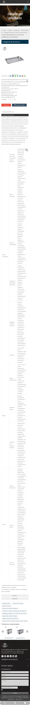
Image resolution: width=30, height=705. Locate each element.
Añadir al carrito (20, 105)
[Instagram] (13, 656)
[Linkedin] (5, 656)
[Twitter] (8, 656)
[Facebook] (2, 656)
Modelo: (4, 112)
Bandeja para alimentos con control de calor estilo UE (14, 613)
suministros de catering (18, 603)
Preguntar (6, 105)
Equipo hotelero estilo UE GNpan (9, 616)
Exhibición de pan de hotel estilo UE (10, 618)
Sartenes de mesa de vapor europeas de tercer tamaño (14, 621)
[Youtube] (11, 656)
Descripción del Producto (8, 115)
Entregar (15, 693)
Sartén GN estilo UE (6, 606)
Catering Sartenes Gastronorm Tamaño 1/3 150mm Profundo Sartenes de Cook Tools (20, 638)
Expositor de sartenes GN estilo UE (10, 608)
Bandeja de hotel (6, 603)
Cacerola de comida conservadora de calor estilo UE (14, 611)
